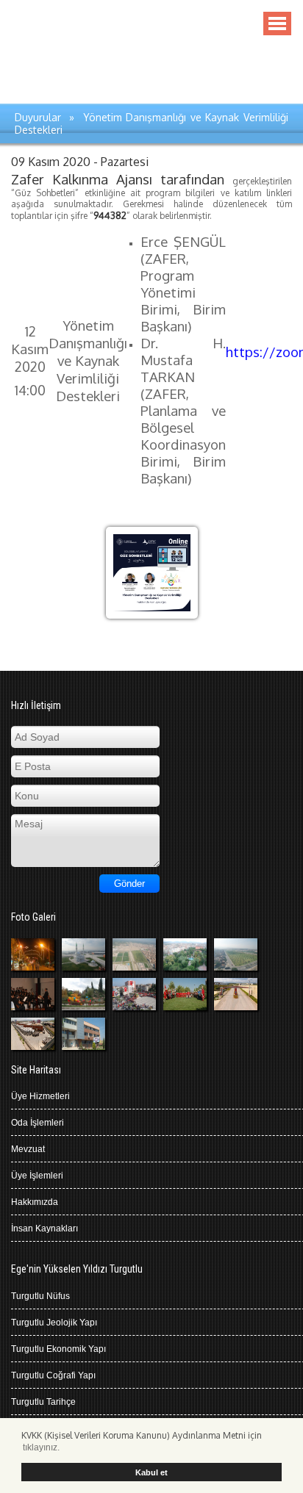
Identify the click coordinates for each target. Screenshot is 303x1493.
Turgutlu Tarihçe (43, 1402)
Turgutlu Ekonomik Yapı (58, 1349)
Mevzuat (28, 1149)
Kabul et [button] (151, 1472)
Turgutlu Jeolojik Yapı (54, 1322)
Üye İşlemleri (37, 1175)
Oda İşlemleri (37, 1123)
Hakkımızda (34, 1202)
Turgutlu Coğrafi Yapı (53, 1375)
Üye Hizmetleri (40, 1096)
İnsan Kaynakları (44, 1228)
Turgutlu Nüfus (40, 1296)
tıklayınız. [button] (41, 1447)
